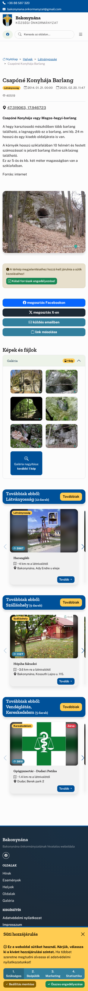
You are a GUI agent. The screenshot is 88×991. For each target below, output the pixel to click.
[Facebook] (8, 34)
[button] (26, 382)
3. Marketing (52, 974)
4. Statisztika (74, 974)
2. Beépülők (33, 974)
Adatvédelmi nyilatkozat (22, 918)
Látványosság (47, 59)
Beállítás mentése (21, 984)
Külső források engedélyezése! (33, 281)
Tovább (64, 579)
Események (12, 880)
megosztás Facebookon (45, 303)
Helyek (28, 59)
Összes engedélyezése (66, 984)
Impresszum (12, 925)
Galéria (8, 901)
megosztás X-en (45, 312)
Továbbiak (71, 497)
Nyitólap (12, 59)
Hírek (7, 873)
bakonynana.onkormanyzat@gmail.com (34, 9)
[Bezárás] (82, 934)
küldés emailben (45, 322)
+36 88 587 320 (18, 3)
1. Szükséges (13, 974)
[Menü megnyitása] (80, 34)
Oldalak (9, 894)
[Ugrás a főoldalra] (7, 20)
